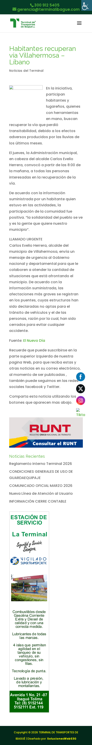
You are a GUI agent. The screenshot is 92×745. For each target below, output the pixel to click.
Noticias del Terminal (26, 70)
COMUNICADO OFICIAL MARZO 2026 (40, 485)
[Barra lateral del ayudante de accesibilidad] (86, 5)
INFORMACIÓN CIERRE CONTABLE (37, 501)
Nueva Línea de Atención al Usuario (41, 493)
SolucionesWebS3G (61, 739)
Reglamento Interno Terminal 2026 (40, 463)
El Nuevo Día (34, 340)
